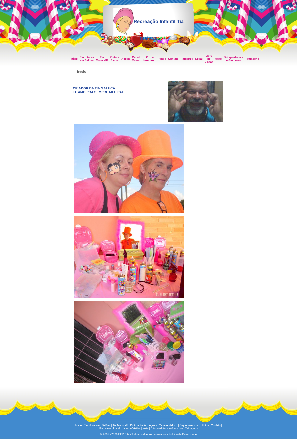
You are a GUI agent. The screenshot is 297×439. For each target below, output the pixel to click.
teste (218, 58)
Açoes (125, 58)
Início (74, 58)
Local (198, 58)
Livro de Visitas (209, 58)
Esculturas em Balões (87, 59)
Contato (173, 58)
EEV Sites (124, 434)
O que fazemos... (149, 59)
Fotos (162, 58)
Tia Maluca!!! (102, 59)
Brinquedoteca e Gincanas (233, 59)
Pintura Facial (114, 59)
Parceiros (187, 58)
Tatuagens (252, 58)
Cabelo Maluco (136, 59)
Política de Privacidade (183, 434)
